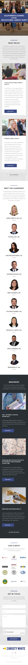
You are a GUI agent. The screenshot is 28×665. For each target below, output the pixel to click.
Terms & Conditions (17, 661)
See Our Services (14, 174)
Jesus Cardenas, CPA (14, 348)
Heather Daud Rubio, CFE (14, 255)
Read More (7, 430)
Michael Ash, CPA (14, 236)
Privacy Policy (9, 661)
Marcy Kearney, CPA (14, 292)
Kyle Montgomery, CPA (14, 311)
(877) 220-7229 (14, 657)
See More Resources (14, 532)
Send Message (13, 638)
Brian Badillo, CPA (14, 367)
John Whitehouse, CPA (14, 274)
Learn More (10, 111)
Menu (24, 1)
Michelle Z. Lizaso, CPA (14, 330)
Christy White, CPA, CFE (14, 218)
